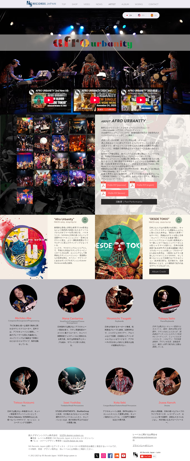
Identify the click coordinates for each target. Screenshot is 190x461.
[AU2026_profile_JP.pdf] (103, 185)
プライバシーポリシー (143, 445)
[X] (96, 455)
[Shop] (85, 220)
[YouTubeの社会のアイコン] (123, 455)
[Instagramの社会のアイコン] (103, 455)
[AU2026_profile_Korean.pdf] (103, 193)
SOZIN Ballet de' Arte (73, 441)
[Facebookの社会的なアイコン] (110, 455)
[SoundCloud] (116, 455)
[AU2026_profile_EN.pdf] (132, 185)
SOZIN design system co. (72, 435)
